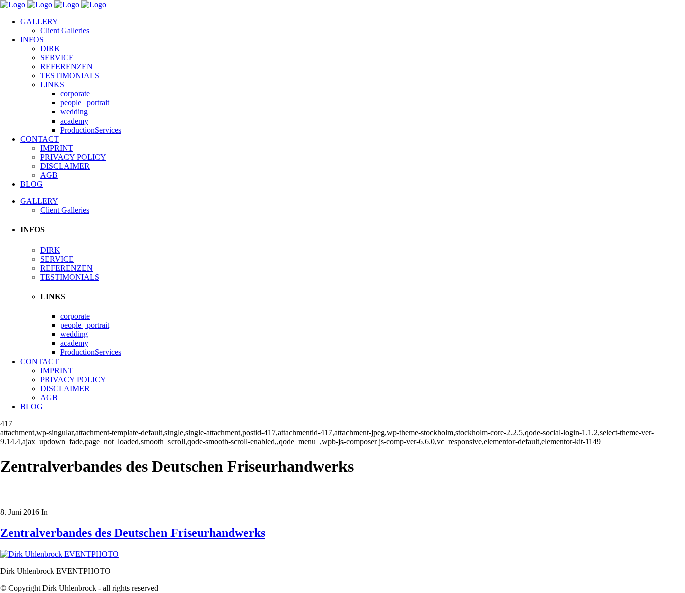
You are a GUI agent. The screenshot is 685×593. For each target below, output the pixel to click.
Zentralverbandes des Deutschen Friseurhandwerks (132, 532)
